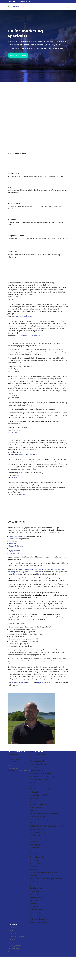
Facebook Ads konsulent (33, 572)
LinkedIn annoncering (16, 936)
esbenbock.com (24, 770)
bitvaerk (14, 432)
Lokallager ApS (16, 477)
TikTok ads (12, 939)
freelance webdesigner (26, 569)
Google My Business (16, 235)
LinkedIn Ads (13, 541)
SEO (9, 187)
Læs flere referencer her (38, 503)
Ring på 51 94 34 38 (18, 55)
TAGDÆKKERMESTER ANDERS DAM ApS (24, 454)
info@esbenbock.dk (14, 768)
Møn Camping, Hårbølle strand (22, 316)
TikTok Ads (12, 252)
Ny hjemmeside (14, 203)
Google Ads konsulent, (53, 569)
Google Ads (12, 219)
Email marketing (14, 553)
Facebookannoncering (17, 536)
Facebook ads (14, 933)
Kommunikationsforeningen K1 (29, 335)
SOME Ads (11, 931)
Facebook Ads (14, 173)
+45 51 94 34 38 (13, 1)
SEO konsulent (40, 569)
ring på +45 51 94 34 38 (44, 683)
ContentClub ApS (20, 494)
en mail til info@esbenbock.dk (21, 683)
